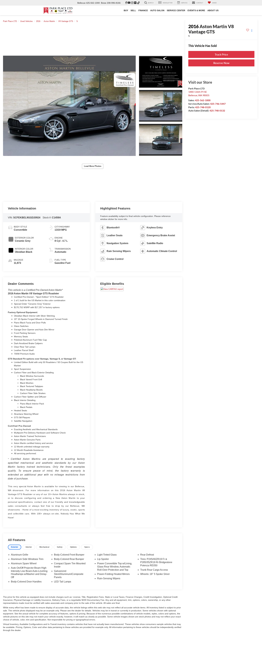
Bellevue (81, 3)
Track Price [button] (221, 54)
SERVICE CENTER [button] (176, 10)
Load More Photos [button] (92, 166)
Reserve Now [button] (221, 63)
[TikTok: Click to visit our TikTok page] (138, 3)
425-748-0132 (217, 110)
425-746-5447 (218, 103)
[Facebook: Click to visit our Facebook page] (126, 3)
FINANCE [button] (143, 10)
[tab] (14, 547)
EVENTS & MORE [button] (196, 10)
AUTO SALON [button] (157, 10)
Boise (103, 3)
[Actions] (251, 30)
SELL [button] (133, 10)
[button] (69, 106)
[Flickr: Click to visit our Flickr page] (135, 3)
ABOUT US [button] (212, 10)
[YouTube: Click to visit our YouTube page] (129, 3)
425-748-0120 (203, 107)
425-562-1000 (202, 100)
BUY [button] (126, 10)
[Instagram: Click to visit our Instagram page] (132, 3)
